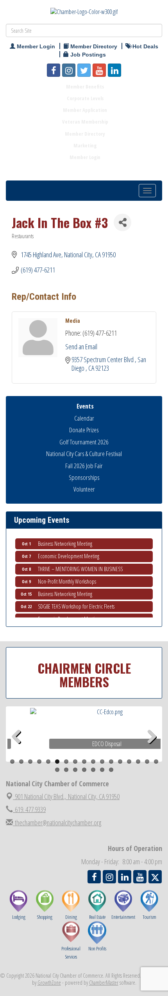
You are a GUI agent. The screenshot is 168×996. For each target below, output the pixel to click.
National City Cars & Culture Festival (84, 453)
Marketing (85, 145)
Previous (19, 749)
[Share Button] (122, 222)
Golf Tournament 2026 (84, 441)
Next (152, 749)
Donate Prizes (84, 429)
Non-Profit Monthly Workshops (67, 578)
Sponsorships (84, 477)
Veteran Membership (85, 121)
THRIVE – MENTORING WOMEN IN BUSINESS (80, 566)
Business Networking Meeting (65, 541)
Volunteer (84, 489)
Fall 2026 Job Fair (84, 465)
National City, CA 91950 (67, 796)
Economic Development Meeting (68, 553)
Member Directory (85, 133)
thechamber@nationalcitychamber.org (57, 822)
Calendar (84, 418)
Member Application (85, 109)
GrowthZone (49, 982)
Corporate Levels (85, 98)
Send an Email (81, 346)
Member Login (85, 157)
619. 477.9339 (29, 809)
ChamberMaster (103, 982)
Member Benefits (85, 86)
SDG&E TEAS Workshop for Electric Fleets (76, 603)
